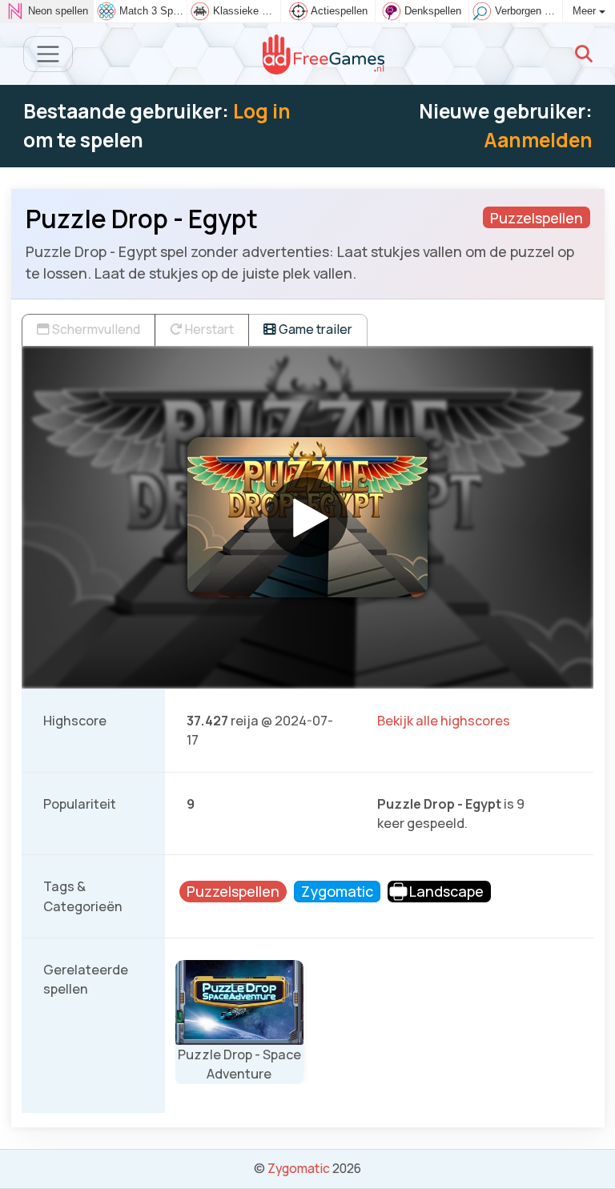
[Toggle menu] (48, 54)
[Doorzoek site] (584, 53)
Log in (262, 111)
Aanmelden (538, 140)
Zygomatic (298, 1168)
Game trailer (314, 329)
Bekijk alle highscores (443, 720)
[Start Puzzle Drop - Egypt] (307, 517)
